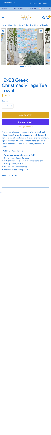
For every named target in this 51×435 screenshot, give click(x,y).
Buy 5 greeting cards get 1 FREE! (27, 3)
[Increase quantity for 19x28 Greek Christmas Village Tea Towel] (12, 105)
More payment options (25, 127)
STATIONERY (31, 9)
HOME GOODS (17, 9)
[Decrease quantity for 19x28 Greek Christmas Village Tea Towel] (4, 105)
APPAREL (5, 9)
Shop (10, 25)
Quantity (5, 101)
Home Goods (18, 25)
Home (4, 25)
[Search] (44, 17)
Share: (4, 175)
